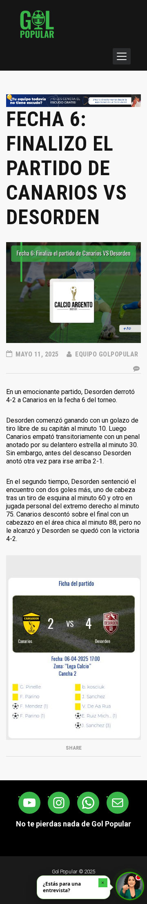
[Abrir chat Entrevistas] (130, 886)
